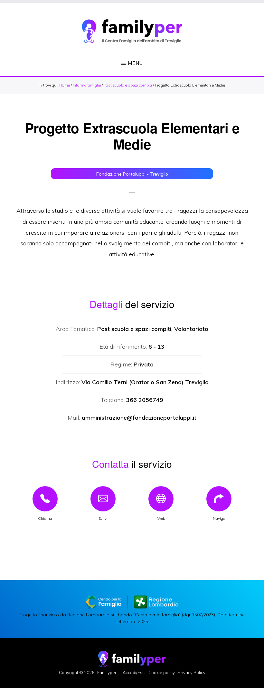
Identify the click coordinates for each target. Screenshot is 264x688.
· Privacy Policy (190, 672)
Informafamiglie (87, 85)
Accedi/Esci (134, 672)
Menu (135, 63)
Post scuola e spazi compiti (128, 85)
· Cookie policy (160, 672)
